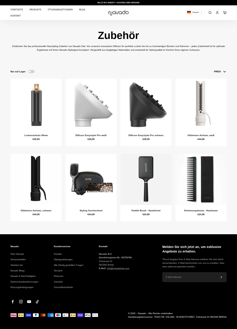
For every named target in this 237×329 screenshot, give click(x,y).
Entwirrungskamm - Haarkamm (201, 210)
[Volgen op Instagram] (21, 301)
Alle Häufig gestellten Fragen (68, 265)
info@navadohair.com (118, 268)
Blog (82, 9)
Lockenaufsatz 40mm (36, 135)
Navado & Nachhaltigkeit (22, 276)
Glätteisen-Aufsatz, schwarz (36, 210)
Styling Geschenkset (91, 210)
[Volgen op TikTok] (37, 301)
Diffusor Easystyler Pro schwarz (145, 135)
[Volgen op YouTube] (29, 301)
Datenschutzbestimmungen (24, 281)
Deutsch (196, 12)
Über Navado (17, 254)
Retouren (58, 276)
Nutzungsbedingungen (22, 287)
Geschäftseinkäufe (63, 287)
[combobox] (195, 12)
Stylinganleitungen (60, 9)
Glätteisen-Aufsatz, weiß (201, 135)
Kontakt (15, 15)
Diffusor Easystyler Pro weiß (91, 135)
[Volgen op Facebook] (12, 301)
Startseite (16, 9)
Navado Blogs (17, 270)
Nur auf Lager (17, 71)
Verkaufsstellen (18, 259)
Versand (58, 270)
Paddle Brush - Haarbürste (146, 210)
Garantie (58, 281)
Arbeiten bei (16, 265)
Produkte (35, 9)
